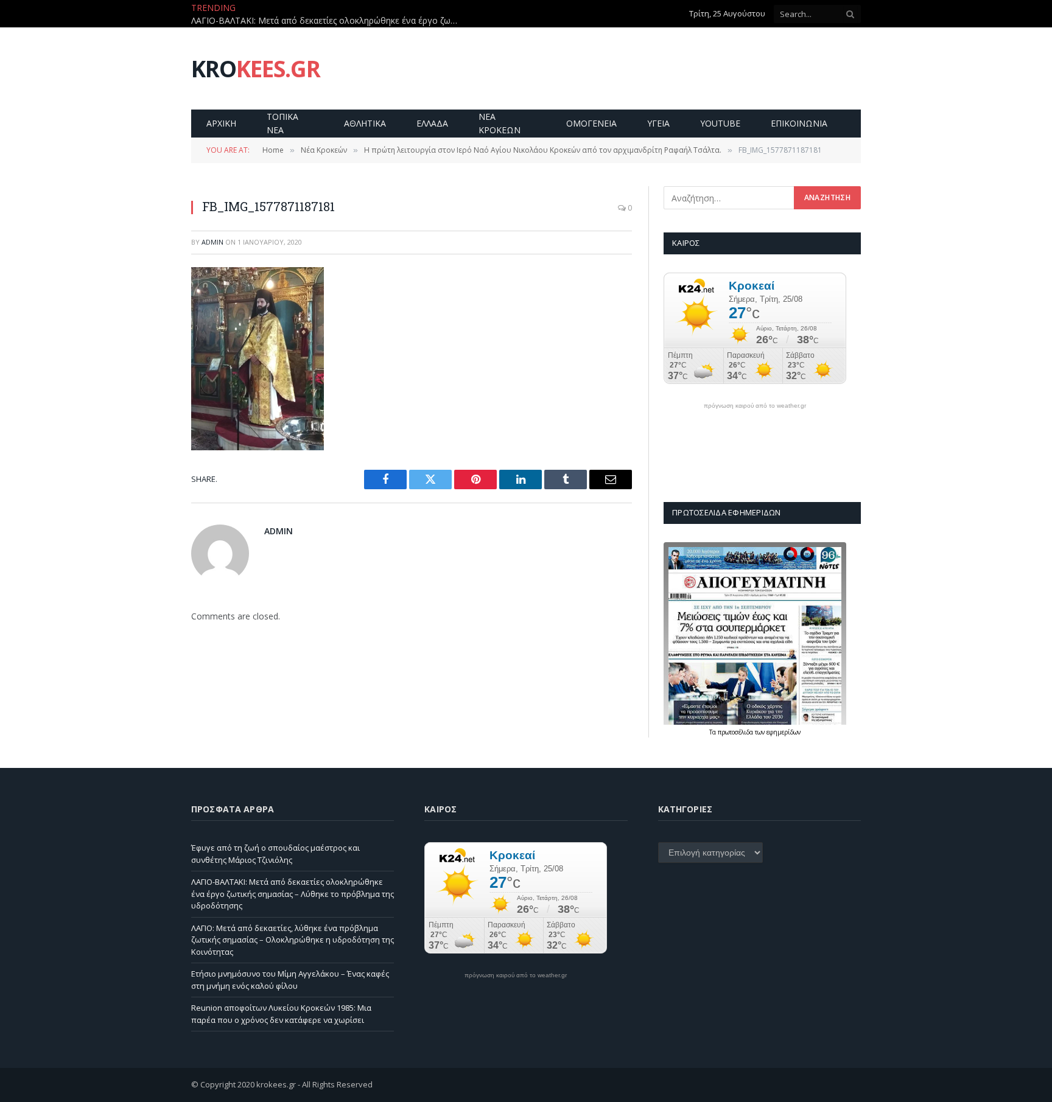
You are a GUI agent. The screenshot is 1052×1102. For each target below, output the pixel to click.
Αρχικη (221, 123)
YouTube (720, 123)
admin (212, 241)
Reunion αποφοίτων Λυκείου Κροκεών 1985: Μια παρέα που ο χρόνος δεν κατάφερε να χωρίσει (281, 1013)
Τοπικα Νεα (282, 123)
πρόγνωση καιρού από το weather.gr (755, 406)
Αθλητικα (365, 123)
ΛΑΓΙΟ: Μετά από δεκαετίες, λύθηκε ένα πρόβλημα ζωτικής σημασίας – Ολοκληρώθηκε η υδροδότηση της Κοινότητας (292, 939)
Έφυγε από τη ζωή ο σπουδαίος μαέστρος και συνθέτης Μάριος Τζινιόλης (275, 853)
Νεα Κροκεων (500, 123)
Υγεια (658, 123)
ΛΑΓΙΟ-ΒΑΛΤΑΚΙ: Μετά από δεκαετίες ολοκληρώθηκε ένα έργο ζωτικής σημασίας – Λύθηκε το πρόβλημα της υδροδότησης (328, 20)
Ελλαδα (432, 123)
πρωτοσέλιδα (736, 732)
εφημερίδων (783, 732)
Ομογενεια (591, 123)
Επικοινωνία (799, 123)
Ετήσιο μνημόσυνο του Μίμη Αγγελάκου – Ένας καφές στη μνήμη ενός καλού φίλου (290, 979)
